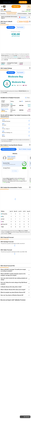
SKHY (3, 123)
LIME (3, 131)
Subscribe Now (8, 324)
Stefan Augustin (11, 156)
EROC (3, 134)
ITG (3, 127)
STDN (3, 120)
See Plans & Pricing (19, 324)
